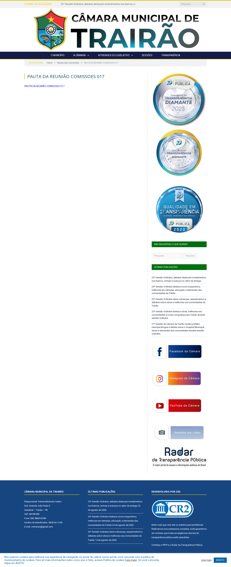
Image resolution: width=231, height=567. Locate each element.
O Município (57, 55)
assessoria (173, 529)
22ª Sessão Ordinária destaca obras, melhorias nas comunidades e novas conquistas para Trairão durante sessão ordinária (178, 314)
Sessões (147, 55)
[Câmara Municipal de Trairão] (115, 29)
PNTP (165, 545)
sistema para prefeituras (191, 525)
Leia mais (131, 560)
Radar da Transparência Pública (187, 545)
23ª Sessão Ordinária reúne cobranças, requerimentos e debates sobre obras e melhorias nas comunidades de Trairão (179, 302)
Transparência (170, 55)
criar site (171, 525)
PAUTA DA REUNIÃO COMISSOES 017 (44, 86)
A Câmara (79, 55)
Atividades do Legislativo (114, 55)
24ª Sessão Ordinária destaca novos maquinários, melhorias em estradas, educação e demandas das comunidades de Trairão (99, 4)
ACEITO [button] (220, 560)
